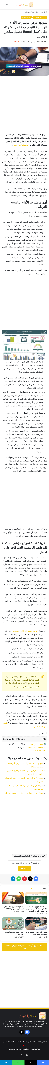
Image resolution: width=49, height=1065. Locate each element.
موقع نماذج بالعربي (20, 145)
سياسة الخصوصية (15, 1049)
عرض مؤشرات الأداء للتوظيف (24, 631)
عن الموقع (25, 1049)
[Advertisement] (24, 104)
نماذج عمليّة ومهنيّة (31, 12)
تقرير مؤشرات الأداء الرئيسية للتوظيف (29, 856)
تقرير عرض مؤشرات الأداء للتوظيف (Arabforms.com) (37, 747)
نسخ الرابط (24, 868)
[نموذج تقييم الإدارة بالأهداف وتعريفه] (13, 923)
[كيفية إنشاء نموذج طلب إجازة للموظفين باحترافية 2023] (13, 898)
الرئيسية (42, 12)
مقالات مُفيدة (26, 17)
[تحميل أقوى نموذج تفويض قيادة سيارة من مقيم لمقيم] (36, 923)
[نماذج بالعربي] (24, 4)
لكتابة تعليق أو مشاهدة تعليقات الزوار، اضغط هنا (24, 946)
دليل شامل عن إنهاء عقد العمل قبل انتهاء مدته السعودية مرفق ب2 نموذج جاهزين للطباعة (36, 908)
